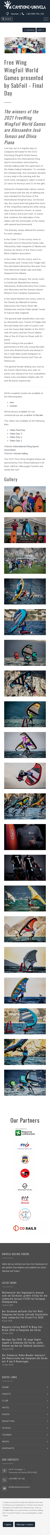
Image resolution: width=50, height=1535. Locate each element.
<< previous (29, 30)
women (13, 405)
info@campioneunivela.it (19, 1487)
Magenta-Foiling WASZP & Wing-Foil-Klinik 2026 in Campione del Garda (22, 1328)
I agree (8, 1524)
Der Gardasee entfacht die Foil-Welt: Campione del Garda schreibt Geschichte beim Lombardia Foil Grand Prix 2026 (25, 1314)
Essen (5, 1414)
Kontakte (8, 1448)
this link (39, 415)
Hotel (5, 1407)
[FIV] (25, 1145)
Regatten (8, 1421)
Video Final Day (17, 430)
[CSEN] (25, 1159)
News (5, 1441)
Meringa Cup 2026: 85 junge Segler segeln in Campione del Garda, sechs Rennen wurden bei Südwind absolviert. (23, 1342)
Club (5, 1400)
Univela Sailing (20, 453)
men (12, 402)
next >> (41, 30)
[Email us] (4, 1488)
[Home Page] (25, 5)
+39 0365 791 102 (35, 14)
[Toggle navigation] (46, 19)
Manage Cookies (25, 1524)
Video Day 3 (16, 433)
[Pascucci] (25, 1173)
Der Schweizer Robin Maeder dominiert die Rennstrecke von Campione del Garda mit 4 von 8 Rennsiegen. (25, 1358)
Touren (6, 1434)
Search (7, 18)
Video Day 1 (16, 440)
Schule (6, 1427)
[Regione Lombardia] (25, 1131)
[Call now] (4, 1479)
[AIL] (25, 1200)
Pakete (6, 1393)
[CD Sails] (25, 1228)
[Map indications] (4, 1471)
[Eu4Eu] (25, 1214)
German (15, 14)
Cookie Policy (8, 1510)
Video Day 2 (16, 437)
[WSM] (25, 1186)
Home (5, 1387)
